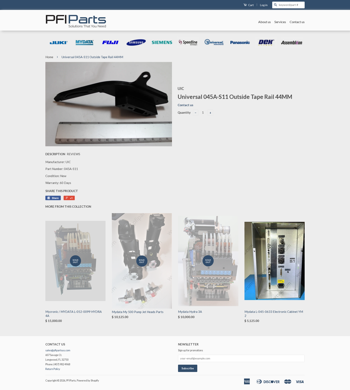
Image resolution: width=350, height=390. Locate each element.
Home (49, 57)
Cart (251, 5)
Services (280, 22)
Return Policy (52, 369)
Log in (264, 5)
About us (264, 22)
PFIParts (71, 380)
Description (55, 154)
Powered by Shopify (88, 380)
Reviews (73, 154)
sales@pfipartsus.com (57, 350)
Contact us (297, 22)
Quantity (184, 112)
